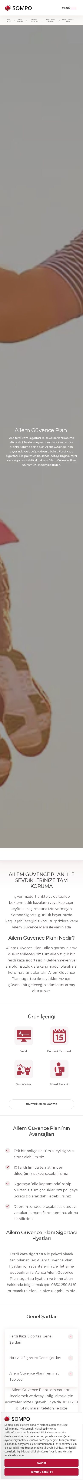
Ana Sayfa (8, 20)
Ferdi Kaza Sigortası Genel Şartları (31, 1339)
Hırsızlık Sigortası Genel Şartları (35, 1358)
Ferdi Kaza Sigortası (50, 20)
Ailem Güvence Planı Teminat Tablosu (34, 1376)
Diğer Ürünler (20, 20)
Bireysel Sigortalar (34, 20)
